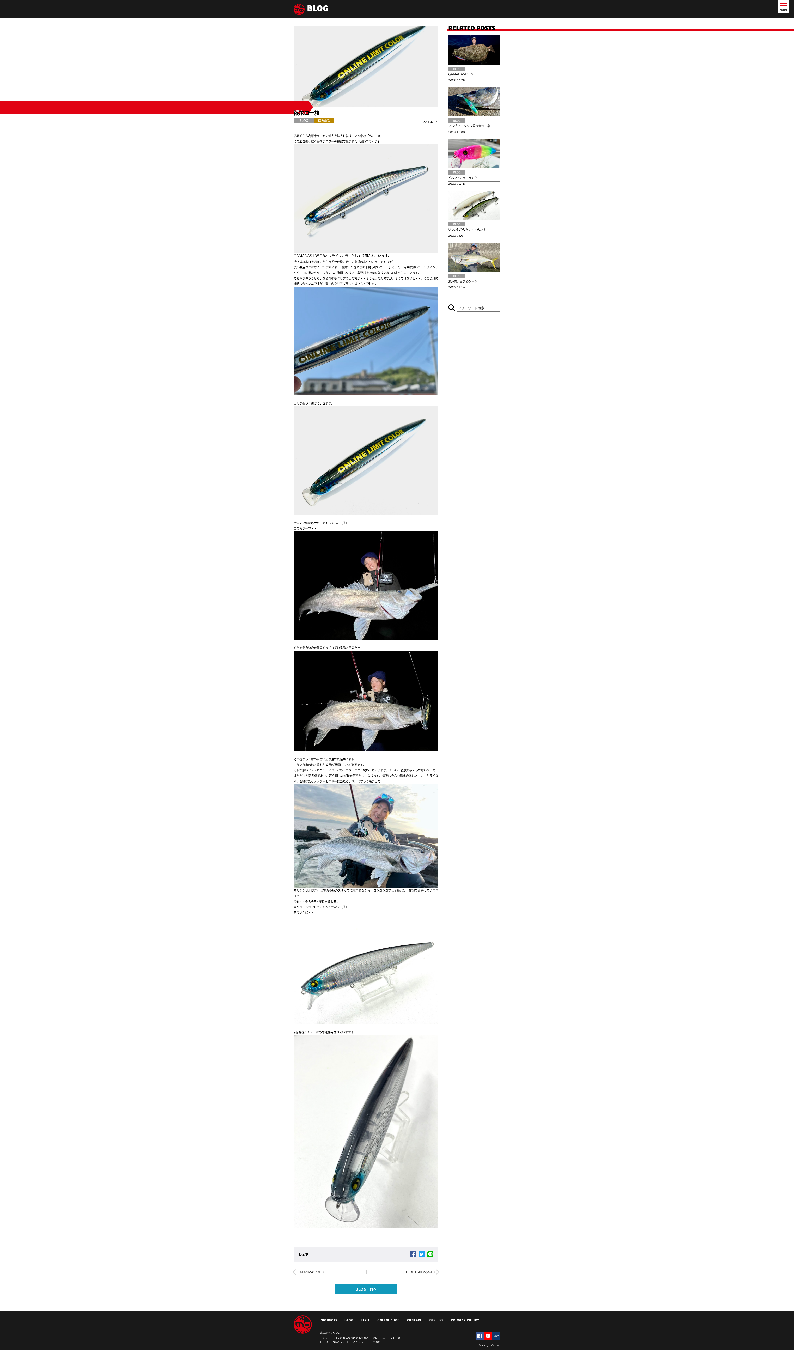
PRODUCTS (328, 1320)
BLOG (348, 1320)
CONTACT (414, 1320)
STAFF (365, 1320)
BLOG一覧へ (366, 1289)
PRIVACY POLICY (465, 1320)
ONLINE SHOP (388, 1320)
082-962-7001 (337, 1342)
